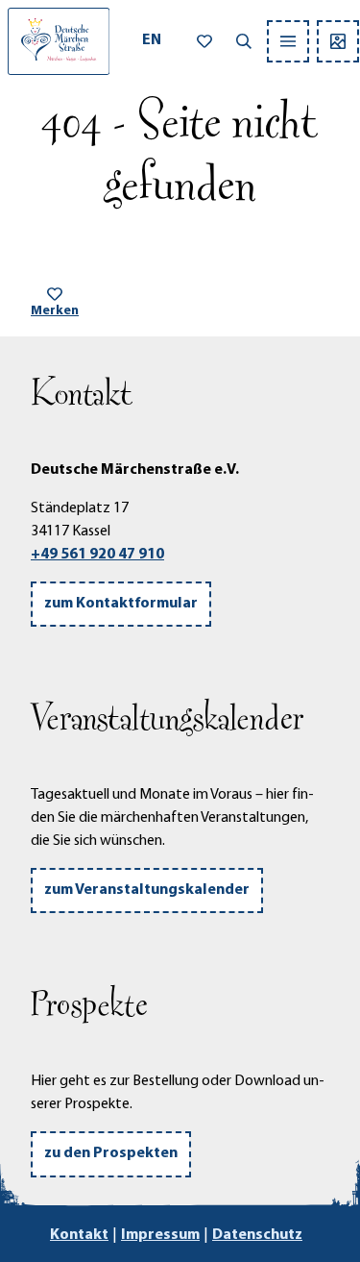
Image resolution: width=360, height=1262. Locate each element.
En (151, 40)
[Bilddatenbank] (338, 41)
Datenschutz (257, 1235)
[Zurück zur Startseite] (58, 41)
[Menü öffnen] (288, 41)
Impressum (160, 1235)
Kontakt (79, 1235)
